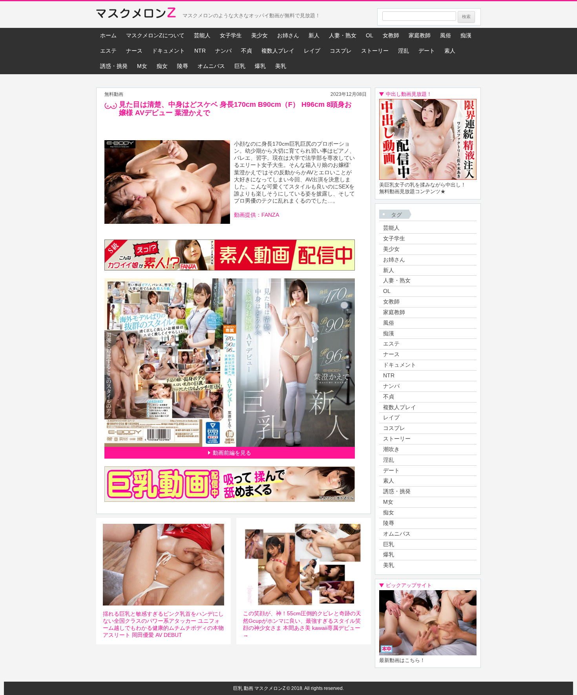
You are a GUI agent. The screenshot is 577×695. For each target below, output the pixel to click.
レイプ (312, 51)
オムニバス (211, 66)
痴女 (162, 66)
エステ (108, 51)
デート (426, 51)
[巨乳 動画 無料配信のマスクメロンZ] (136, 14)
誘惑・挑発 (114, 66)
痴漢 (465, 35)
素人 (449, 51)
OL (369, 35)
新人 (314, 35)
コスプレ (341, 51)
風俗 (445, 35)
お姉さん (288, 35)
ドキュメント (168, 51)
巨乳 (239, 66)
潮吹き (391, 449)
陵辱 (182, 66)
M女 (142, 66)
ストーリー (375, 51)
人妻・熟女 (342, 35)
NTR (200, 51)
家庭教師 (420, 35)
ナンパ (223, 51)
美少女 (259, 35)
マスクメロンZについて (155, 35)
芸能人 (202, 35)
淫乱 (403, 51)
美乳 (280, 66)
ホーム (108, 35)
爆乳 (260, 66)
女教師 (391, 35)
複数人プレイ (277, 51)
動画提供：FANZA (256, 215)
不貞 (246, 51)
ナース (134, 51)
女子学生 (231, 35)
